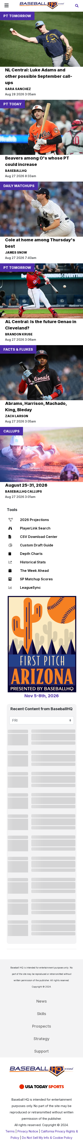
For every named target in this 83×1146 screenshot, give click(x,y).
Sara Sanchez (18, 89)
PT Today (12, 104)
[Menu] (6, 6)
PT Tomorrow (17, 16)
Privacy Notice (27, 1131)
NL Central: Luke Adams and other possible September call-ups (38, 76)
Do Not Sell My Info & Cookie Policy (47, 1137)
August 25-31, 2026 (26, 485)
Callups (11, 431)
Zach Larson (16, 416)
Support (41, 1051)
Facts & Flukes (18, 349)
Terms (10, 1131)
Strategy (41, 1038)
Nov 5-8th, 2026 (41, 695)
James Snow (16, 252)
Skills (41, 1013)
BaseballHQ (16, 170)
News (41, 1001)
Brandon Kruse (19, 334)
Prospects (41, 1026)
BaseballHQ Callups (23, 491)
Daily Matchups (18, 186)
